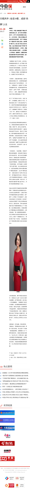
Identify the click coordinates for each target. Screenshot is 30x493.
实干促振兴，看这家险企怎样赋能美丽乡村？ (14, 383)
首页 (1, 13)
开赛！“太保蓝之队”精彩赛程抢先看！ (12, 386)
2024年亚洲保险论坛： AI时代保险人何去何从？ (15, 389)
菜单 (24, 7)
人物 (5, 13)
